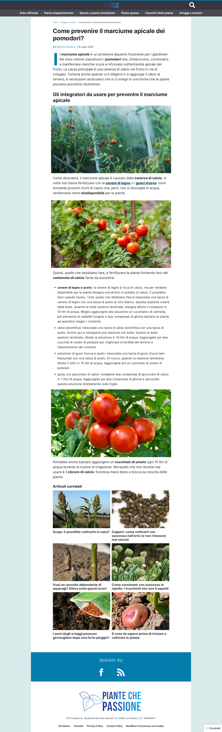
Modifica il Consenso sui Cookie (145, 725)
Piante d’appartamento (59, 13)
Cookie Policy (114, 725)
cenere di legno (118, 183)
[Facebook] (101, 672)
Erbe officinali (29, 13)
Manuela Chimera (65, 46)
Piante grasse (130, 13)
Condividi (214, 728)
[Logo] (111, 5)
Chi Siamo (64, 725)
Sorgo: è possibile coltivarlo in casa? (81, 532)
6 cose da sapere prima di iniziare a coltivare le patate (139, 635)
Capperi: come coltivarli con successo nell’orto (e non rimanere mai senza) (139, 535)
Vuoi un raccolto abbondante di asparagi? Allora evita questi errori (80, 586)
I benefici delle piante (159, 13)
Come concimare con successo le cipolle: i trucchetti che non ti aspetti (140, 586)
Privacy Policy (95, 725)
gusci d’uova (146, 183)
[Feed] (121, 672)
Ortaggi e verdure (190, 13)
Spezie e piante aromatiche (97, 13)
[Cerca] (192, 5)
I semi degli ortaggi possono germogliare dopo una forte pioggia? (81, 635)
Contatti (78, 725)
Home (55, 22)
